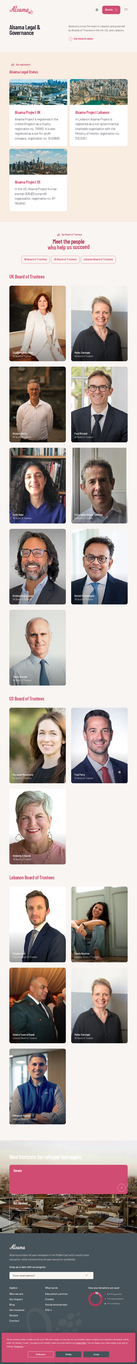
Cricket (49, 1299)
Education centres (56, 1293)
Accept (96, 1354)
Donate (109, 9)
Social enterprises (56, 1304)
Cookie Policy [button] (80, 1343)
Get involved (16, 1309)
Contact (14, 1320)
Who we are (16, 1293)
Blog (12, 1304)
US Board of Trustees (65, 259)
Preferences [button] (18, 1346)
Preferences (41, 1354)
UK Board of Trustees (35, 259)
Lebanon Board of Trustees (98, 259)
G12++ (48, 1309)
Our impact (16, 1299)
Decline (68, 1354)
